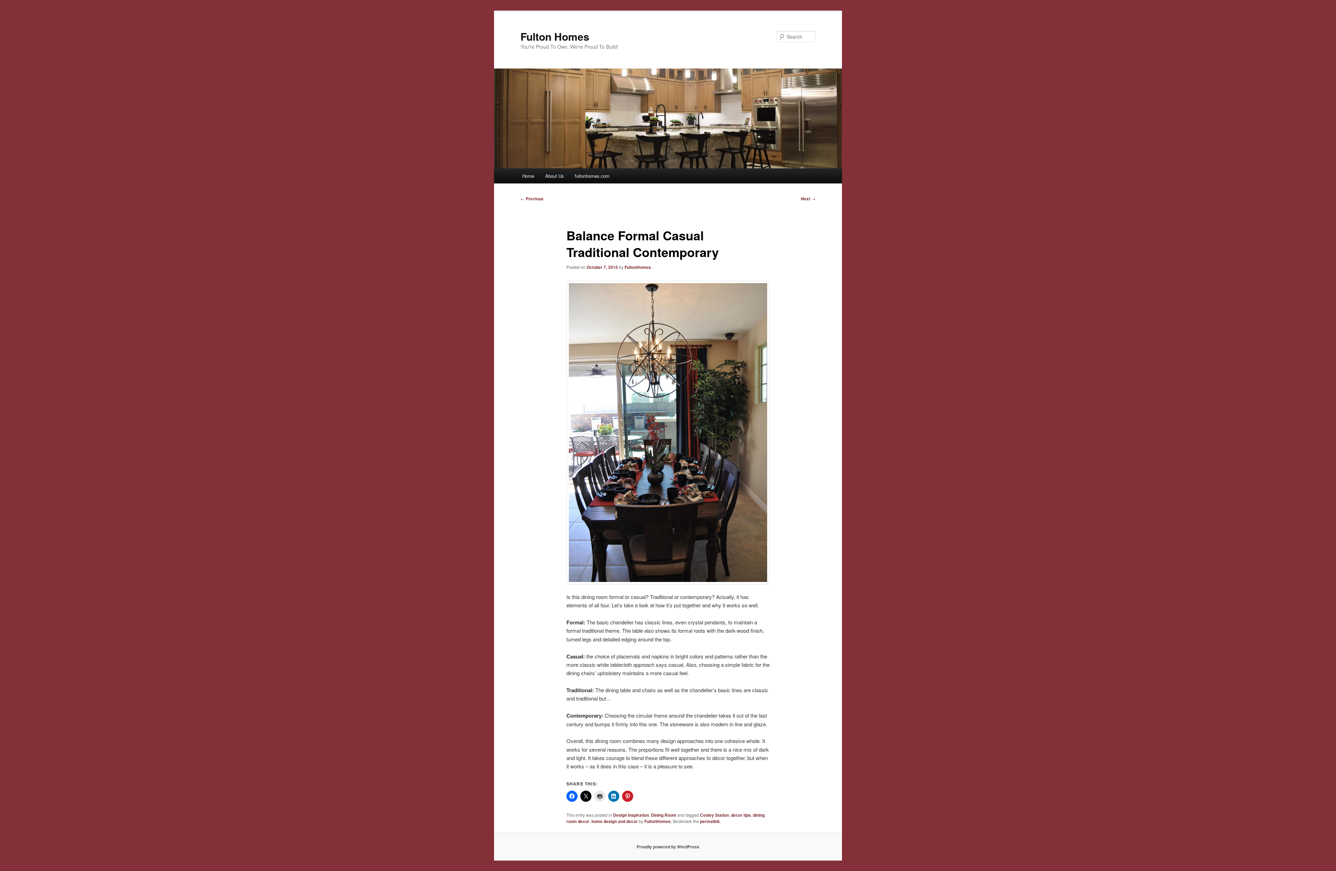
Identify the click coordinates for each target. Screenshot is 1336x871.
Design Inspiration (631, 815)
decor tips (741, 815)
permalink (710, 821)
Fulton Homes (554, 36)
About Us (554, 176)
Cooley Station (714, 815)
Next (808, 198)
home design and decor (614, 821)
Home (528, 176)
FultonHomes (638, 267)
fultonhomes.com (592, 176)
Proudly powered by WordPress (668, 847)
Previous (531, 198)
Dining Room (663, 815)
